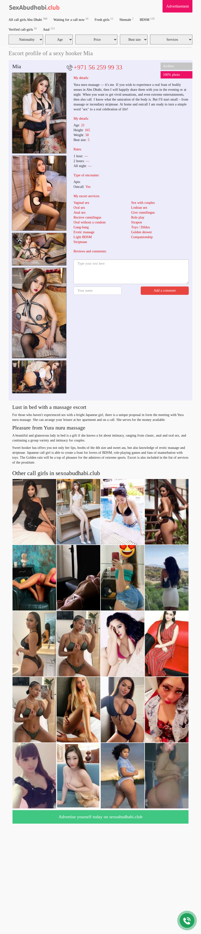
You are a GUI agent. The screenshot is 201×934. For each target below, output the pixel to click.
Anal (49, 29)
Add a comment (165, 290)
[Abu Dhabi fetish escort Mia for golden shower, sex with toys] (39, 113)
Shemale (126, 19)
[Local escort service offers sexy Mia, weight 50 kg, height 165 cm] (39, 377)
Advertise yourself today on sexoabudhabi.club (100, 816)
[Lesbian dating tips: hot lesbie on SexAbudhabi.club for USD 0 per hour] (39, 249)
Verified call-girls (23, 29)
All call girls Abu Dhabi (28, 19)
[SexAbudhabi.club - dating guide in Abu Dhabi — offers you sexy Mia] (39, 313)
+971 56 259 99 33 (98, 67)
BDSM (147, 19)
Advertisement (177, 6)
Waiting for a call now (70, 19)
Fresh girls (104, 19)
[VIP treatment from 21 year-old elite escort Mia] (39, 193)
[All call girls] (34, 6)
